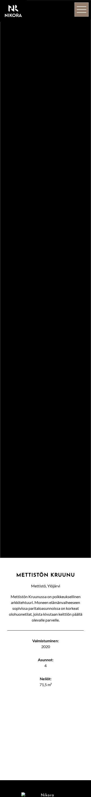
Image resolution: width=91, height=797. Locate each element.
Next (79, 735)
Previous (12, 735)
